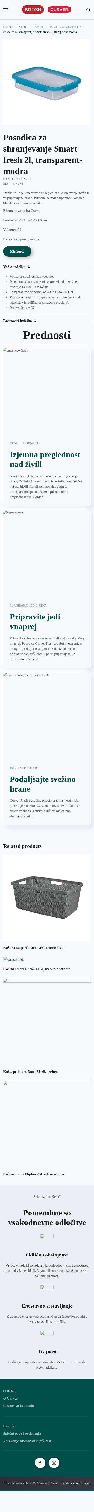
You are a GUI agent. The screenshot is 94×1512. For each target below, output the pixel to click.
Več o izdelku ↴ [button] (16, 267)
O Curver (10, 1398)
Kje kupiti (17, 251)
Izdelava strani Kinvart (76, 1483)
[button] (5, 9)
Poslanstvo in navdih (18, 1406)
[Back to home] (47, 9)
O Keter (9, 1391)
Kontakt (9, 1426)
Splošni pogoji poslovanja (22, 1433)
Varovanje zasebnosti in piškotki (27, 1441)
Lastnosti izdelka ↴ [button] (19, 321)
